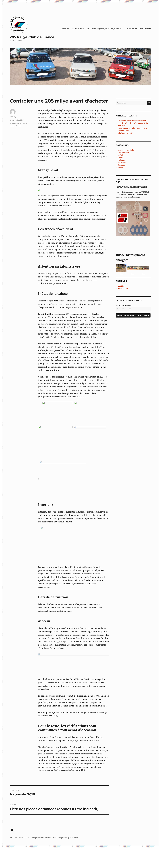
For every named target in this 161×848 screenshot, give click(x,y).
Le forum (65, 29)
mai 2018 (121, 286)
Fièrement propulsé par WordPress (66, 838)
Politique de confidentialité (138, 29)
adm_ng (13, 117)
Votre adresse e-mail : (124, 306)
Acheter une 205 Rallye (18, 123)
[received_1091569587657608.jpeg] (143, 268)
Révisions (121, 165)
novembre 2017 (123, 289)
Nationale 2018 (123, 131)
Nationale (121, 160)
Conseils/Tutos (15, 126)
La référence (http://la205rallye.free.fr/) (104, 29)
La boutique (78, 29)
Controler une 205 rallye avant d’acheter (133, 128)
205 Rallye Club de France (32, 37)
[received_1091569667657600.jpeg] (132, 268)
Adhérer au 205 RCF (125, 133)
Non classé (122, 163)
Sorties (120, 168)
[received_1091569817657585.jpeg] (121, 268)
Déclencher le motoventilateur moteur (132, 121)
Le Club (120, 155)
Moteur (120, 158)
